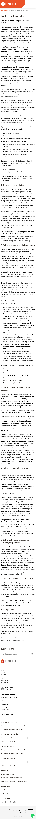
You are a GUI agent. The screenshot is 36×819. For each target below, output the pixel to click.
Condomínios (5, 738)
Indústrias (23, 738)
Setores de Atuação (10, 734)
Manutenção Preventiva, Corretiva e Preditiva (14, 781)
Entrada (12, 10)
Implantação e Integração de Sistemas (12, 777)
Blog (3, 790)
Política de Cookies (13, 811)
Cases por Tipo (7, 746)
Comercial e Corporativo (8, 741)
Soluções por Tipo (9, 722)
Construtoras (14, 738)
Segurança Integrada (24, 726)
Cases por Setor (8, 758)
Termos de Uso (23, 811)
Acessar (3, 717)
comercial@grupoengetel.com (8, 707)
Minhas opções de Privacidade (19, 812)
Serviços (5, 770)
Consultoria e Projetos (7, 774)
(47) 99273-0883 (5, 710)
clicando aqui (5, 634)
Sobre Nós (5, 786)
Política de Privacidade (22, 10)
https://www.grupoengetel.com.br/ (12, 41)
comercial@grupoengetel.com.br (12, 172)
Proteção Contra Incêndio (8, 726)
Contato (5, 793)
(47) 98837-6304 (5, 700)
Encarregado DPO (17, 640)
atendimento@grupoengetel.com (9, 697)
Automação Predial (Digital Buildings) (12, 729)
